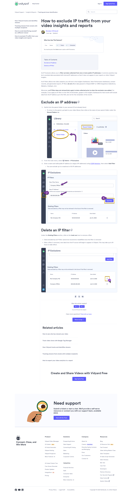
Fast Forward (103, 447)
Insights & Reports (31, 12)
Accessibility (70, 490)
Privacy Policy (53, 490)
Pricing (47, 475)
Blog (101, 441)
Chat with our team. (86, 314)
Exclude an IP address (50, 63)
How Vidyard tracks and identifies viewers (26, 21)
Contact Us (85, 458)
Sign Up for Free (110, 4)
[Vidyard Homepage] (22, 3)
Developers (103, 469)
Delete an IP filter (49, 66)
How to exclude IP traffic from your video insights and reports (26, 37)
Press (83, 452)
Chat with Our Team (61, 418)
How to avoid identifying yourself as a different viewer (26, 32)
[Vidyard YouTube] (19, 490)
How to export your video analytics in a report (58, 360)
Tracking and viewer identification (48, 12)
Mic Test (102, 463)
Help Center (35, 4)
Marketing (66, 453)
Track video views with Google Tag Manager (57, 341)
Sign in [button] (100, 4)
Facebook (75, 296)
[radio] (76, 306)
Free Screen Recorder (51, 466)
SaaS (64, 470)
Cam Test (103, 466)
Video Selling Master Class (107, 450)
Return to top (78, 320)
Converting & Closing (69, 447)
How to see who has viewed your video (55, 334)
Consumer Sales (68, 473)
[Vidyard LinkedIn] (23, 490)
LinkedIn (82, 296)
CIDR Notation (95, 163)
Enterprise (66, 476)
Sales (64, 450)
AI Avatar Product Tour (51, 463)
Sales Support (67, 444)
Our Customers (86, 455)
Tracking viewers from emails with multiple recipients (26, 27)
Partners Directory (105, 472)
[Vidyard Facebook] (16, 490)
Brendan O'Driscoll (52, 31)
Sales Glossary (104, 459)
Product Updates (49, 469)
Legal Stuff (62, 490)
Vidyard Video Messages (52, 441)
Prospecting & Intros (69, 441)
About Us (84, 441)
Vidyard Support (19, 12)
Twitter (79, 296)
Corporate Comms (68, 456)
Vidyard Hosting (49, 450)
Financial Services (68, 467)
